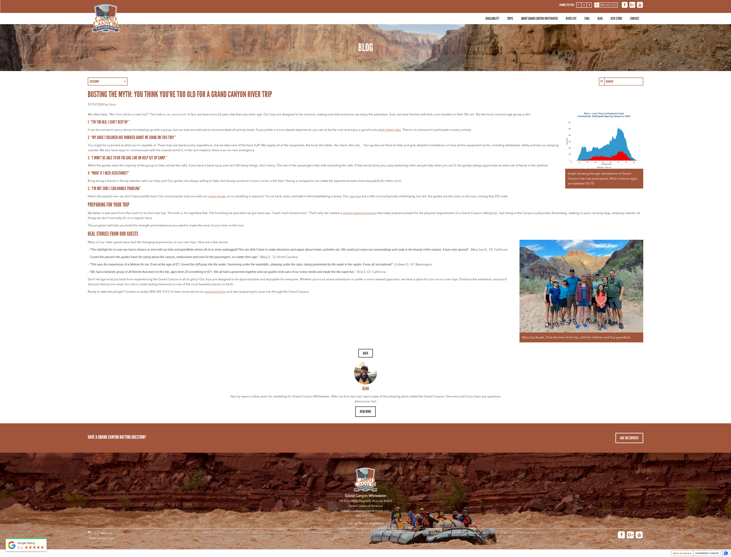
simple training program (360, 213)
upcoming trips (215, 292)
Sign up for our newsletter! (365, 523)
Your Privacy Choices (707, 553)
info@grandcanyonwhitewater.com (366, 511)
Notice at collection (682, 553)
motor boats (216, 196)
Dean (112, 104)
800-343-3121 (365, 516)
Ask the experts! (629, 438)
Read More (365, 411)
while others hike (389, 130)
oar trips (355, 196)
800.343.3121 (608, 5)
